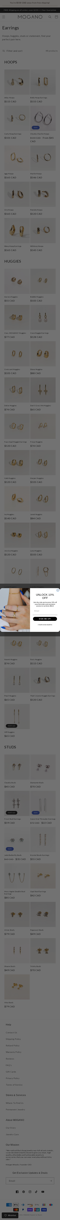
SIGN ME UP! (45, 619)
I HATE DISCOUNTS (45, 625)
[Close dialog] (58, 590)
